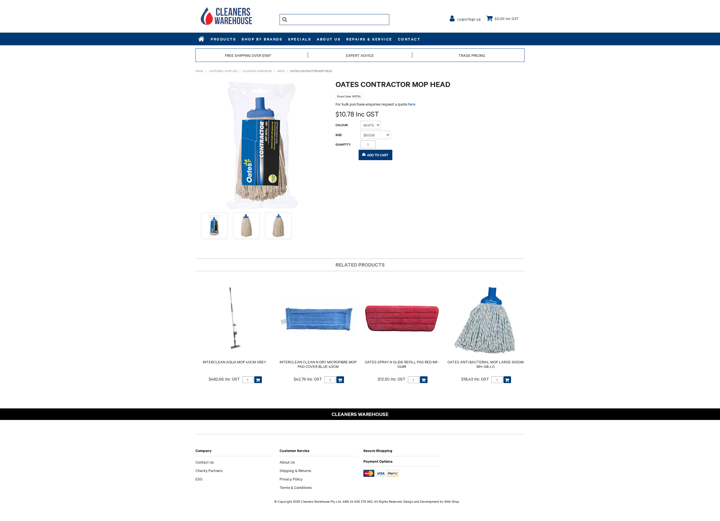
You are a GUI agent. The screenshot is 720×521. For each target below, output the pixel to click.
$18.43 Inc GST (475, 379)
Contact (409, 39)
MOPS (281, 71)
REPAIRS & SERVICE (369, 39)
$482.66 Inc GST (224, 379)
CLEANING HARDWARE (257, 71)
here (411, 103)
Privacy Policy (291, 478)
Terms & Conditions (296, 487)
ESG (198, 478)
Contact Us (204, 461)
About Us (329, 39)
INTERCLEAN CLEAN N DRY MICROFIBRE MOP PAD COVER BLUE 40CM (318, 364)
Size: (339, 135)
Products (223, 39)
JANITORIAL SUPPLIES (223, 71)
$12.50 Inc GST (392, 379)
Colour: (342, 125)
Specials (299, 39)
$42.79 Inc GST (308, 379)
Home (201, 39)
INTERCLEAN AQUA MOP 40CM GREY (234, 361)
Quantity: (343, 144)
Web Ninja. (452, 501)
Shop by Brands (262, 39)
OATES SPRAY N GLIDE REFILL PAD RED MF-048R (402, 364)
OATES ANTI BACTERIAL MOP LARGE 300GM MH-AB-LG (485, 364)
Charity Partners (208, 470)
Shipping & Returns (295, 470)
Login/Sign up (469, 19)
